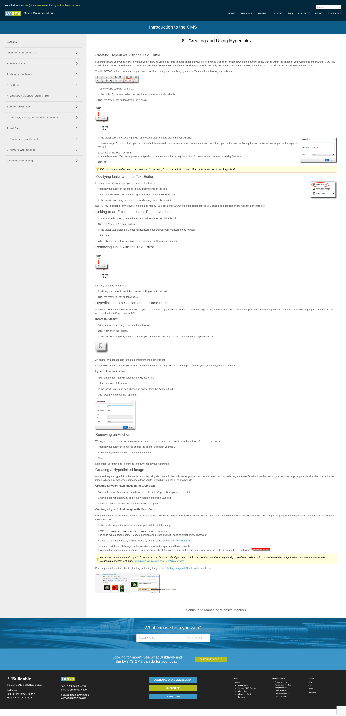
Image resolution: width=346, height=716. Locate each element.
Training (236, 682)
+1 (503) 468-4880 (35, 5)
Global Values (281, 696)
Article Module (281, 682)
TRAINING (246, 13)
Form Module (280, 691)
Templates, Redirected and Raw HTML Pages (159, 561)
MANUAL (263, 13)
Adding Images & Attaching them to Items (189, 568)
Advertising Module (283, 685)
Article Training (243, 685)
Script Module (281, 688)
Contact (311, 685)
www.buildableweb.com (73, 697)
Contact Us (173, 696)
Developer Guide (278, 678)
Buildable (312, 692)
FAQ (290, 13)
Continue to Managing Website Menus (215, 610)
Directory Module (282, 694)
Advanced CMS (244, 694)
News (310, 689)
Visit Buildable (209, 659)
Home (236, 678)
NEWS (318, 13)
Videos (311, 678)
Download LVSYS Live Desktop (173, 680)
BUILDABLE (334, 13)
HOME (231, 13)
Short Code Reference (180, 540)
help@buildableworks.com (64, 5)
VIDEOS (277, 13)
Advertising (242, 691)
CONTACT (304, 13)
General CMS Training (247, 688)
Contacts (241, 697)
